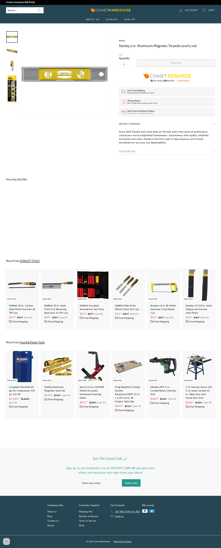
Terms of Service (87, 520)
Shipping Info (86, 511)
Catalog (112, 19)
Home (122, 41)
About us (93, 19)
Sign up (129, 19)
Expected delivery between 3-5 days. (140, 93)
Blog (49, 516)
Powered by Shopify (123, 541)
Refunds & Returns (88, 516)
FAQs (82, 525)
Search (50, 525)
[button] (167, 124)
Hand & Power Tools (32, 342)
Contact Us (53, 520)
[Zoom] (64, 75)
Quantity (124, 58)
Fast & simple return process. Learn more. (142, 103)
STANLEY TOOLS (30, 261)
